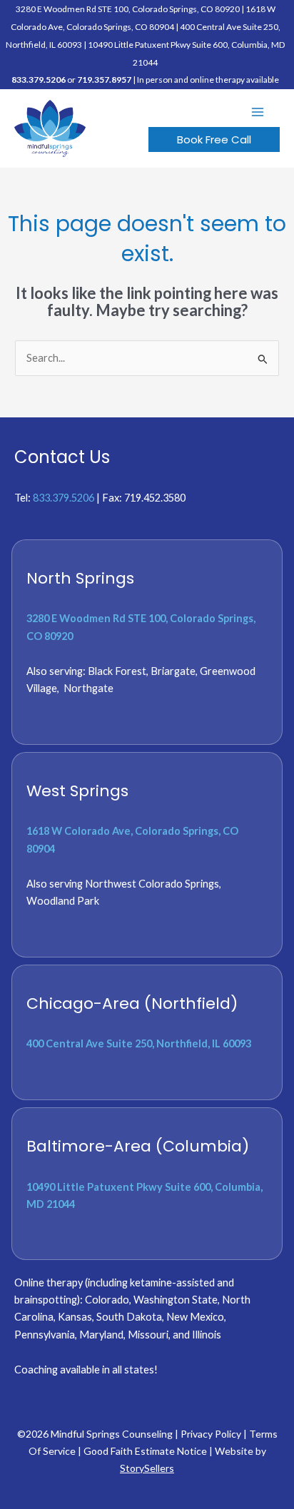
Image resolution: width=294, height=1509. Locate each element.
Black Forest (117, 671)
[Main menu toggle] (258, 112)
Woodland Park (62, 901)
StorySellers (147, 1468)
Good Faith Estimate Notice (145, 1451)
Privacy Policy (211, 1434)
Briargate (173, 671)
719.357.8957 (104, 79)
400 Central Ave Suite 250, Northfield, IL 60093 (138, 1043)
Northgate (88, 688)
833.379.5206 (38, 79)
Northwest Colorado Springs (152, 884)
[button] (214, 139)
